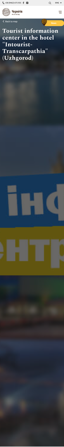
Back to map (11, 21)
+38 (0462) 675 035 (13, 3)
